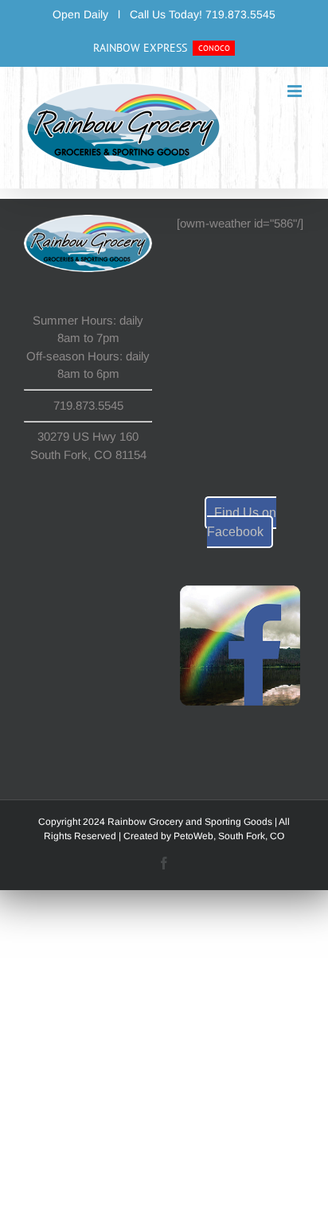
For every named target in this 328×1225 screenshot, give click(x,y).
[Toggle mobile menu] (295, 91)
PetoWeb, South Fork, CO (229, 836)
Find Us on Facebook (241, 522)
